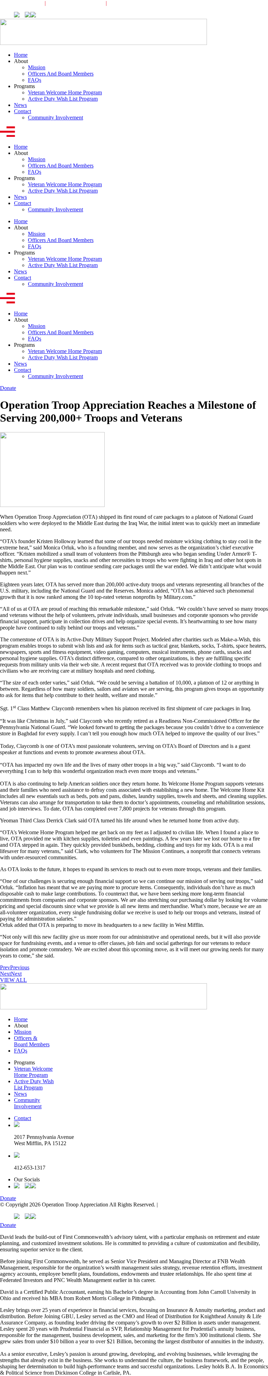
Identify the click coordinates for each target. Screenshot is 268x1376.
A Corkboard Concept (183, 1204)
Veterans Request (19, 3)
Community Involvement (141, 3)
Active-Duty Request (75, 3)
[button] (134, 132)
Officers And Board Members (61, 74)
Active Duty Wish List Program (63, 99)
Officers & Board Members (32, 1041)
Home (21, 55)
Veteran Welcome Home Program (65, 92)
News (20, 105)
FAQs (34, 80)
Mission (36, 67)
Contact (22, 111)
